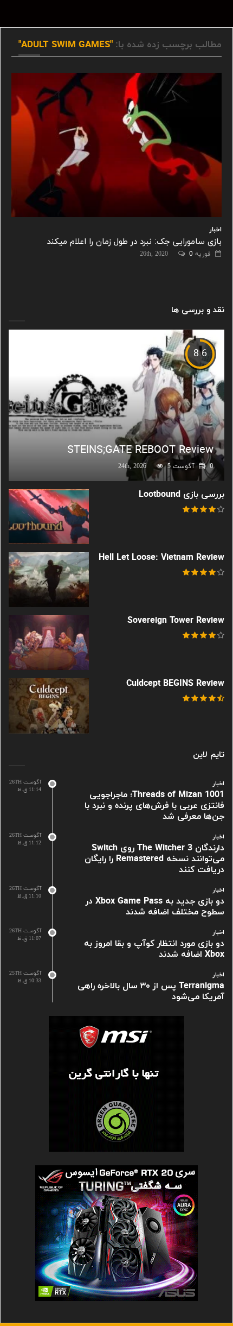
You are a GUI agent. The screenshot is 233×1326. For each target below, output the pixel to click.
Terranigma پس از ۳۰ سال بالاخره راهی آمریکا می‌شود (150, 991)
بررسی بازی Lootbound (181, 495)
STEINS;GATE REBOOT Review (140, 450)
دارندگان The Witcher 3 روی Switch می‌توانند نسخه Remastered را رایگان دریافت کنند (154, 859)
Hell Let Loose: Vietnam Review (161, 558)
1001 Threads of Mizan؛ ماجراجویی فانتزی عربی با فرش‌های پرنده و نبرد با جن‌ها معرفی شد (154, 806)
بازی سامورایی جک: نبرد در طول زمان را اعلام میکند (134, 242)
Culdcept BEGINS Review (175, 684)
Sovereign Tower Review (175, 621)
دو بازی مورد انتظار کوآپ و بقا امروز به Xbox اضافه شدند (154, 949)
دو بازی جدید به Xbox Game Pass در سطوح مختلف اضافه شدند (155, 906)
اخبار (216, 229)
